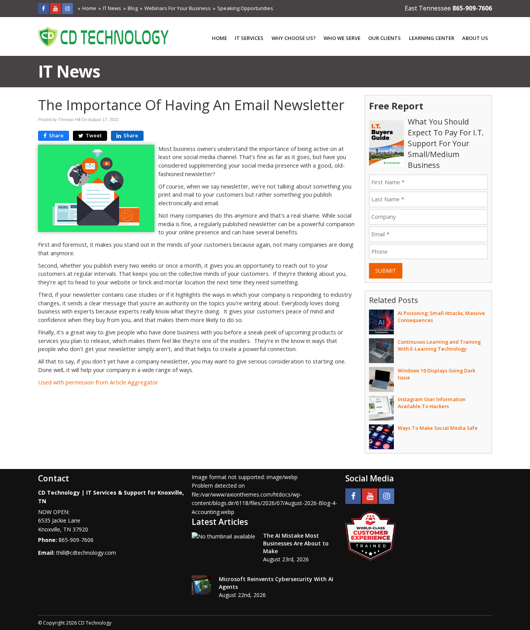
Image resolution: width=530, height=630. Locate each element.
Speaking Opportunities (245, 8)
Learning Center (431, 38)
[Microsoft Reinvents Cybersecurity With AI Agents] (201, 585)
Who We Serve (342, 38)
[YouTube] (55, 8)
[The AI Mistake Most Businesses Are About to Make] (223, 536)
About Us (475, 38)
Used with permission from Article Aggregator (98, 382)
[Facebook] (43, 8)
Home (89, 8)
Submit (385, 270)
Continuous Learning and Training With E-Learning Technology (439, 345)
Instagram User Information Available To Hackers (432, 403)
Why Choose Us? (294, 38)
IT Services (249, 38)
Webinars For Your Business (177, 8)
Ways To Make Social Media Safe (438, 427)
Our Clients (384, 38)
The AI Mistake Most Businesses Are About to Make (296, 543)
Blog (133, 8)
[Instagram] (67, 8)
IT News (112, 8)
